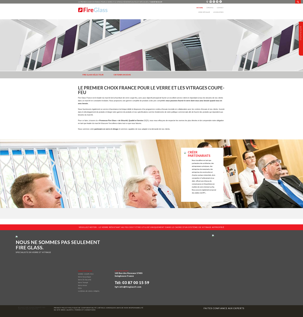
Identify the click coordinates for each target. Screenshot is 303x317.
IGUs (80, 288)
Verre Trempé (83, 282)
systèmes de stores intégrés (89, 291)
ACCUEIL (199, 8)
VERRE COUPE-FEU (86, 274)
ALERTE (70, 310)
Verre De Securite (84, 280)
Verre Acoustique (84, 277)
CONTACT (220, 8)
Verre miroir (82, 285)
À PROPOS (210, 8)
